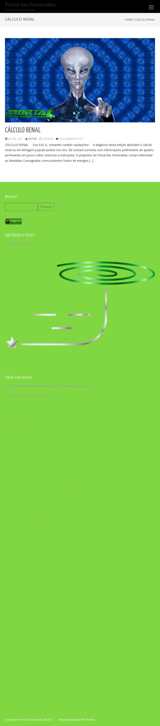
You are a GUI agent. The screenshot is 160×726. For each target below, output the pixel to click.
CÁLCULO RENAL (25, 130)
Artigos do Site (19, 243)
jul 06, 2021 (15, 138)
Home (129, 19)
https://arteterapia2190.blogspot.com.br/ (29, 395)
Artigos (48, 138)
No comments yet (71, 138)
